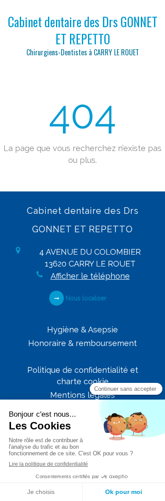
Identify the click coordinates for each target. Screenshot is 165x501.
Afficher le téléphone (90, 276)
